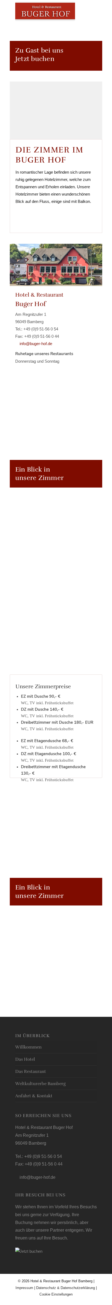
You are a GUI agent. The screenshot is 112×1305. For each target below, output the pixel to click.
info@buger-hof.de (35, 343)
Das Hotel (25, 1059)
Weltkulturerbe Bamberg (40, 1083)
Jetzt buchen (34, 59)
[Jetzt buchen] (28, 1251)
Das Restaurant (30, 1071)
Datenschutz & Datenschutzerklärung (66, 1288)
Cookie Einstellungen (56, 1294)
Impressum (24, 1288)
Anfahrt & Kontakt (33, 1096)
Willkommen (28, 1047)
